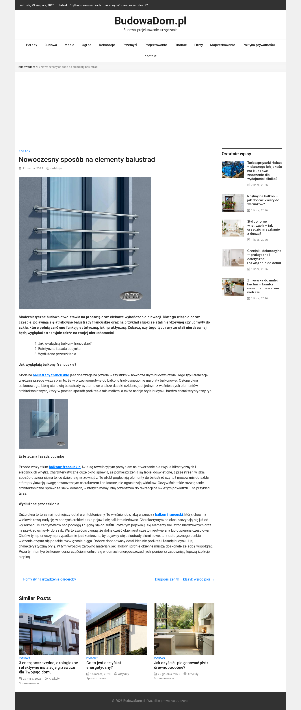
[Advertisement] (150, 105)
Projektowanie (156, 45)
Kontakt (150, 56)
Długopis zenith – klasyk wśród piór (185, 579)
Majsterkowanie (222, 45)
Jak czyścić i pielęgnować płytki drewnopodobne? (181, 665)
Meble (69, 45)
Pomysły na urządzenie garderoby (47, 579)
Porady (31, 45)
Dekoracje (107, 45)
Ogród (86, 45)
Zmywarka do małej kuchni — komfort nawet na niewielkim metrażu (263, 286)
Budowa (51, 45)
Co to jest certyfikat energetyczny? (103, 665)
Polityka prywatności (259, 45)
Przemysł (130, 45)
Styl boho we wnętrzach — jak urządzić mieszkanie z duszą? (109, 5)
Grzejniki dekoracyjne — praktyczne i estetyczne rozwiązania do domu (264, 257)
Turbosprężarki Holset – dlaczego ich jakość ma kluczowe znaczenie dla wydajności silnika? (264, 171)
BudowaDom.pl (150, 21)
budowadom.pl (28, 66)
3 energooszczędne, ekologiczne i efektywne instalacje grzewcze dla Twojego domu (48, 667)
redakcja (56, 168)
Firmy (198, 45)
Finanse (181, 45)
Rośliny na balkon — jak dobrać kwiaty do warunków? (263, 200)
